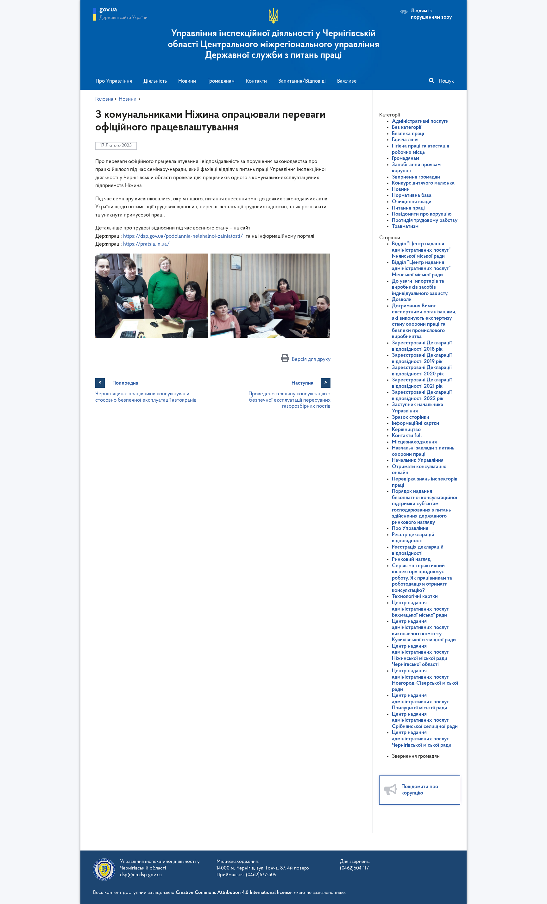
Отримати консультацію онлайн (419, 470)
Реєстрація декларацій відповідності (417, 550)
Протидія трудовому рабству (424, 220)
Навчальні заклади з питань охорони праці (423, 451)
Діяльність (155, 81)
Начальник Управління (417, 460)
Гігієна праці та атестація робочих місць (420, 149)
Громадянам (221, 81)
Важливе (347, 81)
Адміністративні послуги (420, 121)
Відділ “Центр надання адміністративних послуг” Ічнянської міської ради (421, 250)
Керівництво (406, 429)
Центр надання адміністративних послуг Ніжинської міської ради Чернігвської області (420, 655)
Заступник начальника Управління (417, 408)
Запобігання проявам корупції (416, 168)
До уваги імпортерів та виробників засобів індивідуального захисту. (420, 287)
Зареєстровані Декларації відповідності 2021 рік (422, 383)
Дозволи (402, 299)
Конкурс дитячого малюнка (423, 183)
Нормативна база (411, 195)
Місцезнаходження (414, 442)
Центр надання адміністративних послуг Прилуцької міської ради (420, 702)
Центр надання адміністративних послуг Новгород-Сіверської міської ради (425, 680)
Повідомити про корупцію (422, 214)
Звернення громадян (416, 177)
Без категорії (406, 127)
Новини (187, 81)
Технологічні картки (415, 596)
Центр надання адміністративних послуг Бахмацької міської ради (420, 609)
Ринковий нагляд (411, 559)
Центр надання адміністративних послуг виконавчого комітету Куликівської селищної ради (424, 631)
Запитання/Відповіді (302, 81)
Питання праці (408, 208)
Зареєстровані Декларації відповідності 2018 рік (422, 346)
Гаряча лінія (405, 139)
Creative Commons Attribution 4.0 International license (234, 892)
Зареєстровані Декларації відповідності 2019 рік (422, 358)
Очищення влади (411, 201)
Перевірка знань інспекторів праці (424, 482)
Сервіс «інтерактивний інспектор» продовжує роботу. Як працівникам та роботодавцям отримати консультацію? (422, 578)
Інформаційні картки (415, 423)
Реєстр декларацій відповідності (413, 538)
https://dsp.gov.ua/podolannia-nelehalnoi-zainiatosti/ (183, 236)
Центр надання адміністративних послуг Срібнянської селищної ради (425, 720)
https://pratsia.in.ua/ (146, 244)
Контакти (256, 81)
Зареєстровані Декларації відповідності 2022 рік (422, 395)
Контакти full (407, 435)
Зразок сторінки (410, 417)
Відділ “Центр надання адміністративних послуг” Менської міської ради (421, 269)
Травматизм (405, 226)
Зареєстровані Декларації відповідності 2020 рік (422, 371)
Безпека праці (408, 133)
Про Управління (114, 81)
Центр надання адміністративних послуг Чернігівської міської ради (421, 739)
